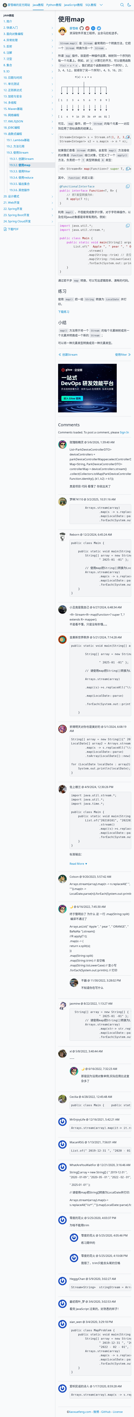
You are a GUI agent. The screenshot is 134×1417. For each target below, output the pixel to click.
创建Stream (69, 355)
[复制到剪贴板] (127, 137)
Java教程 (38, 5)
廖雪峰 (74, 28)
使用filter (121, 355)
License (118, 1412)
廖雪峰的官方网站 (18, 5)
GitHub (106, 1412)
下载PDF (12, 229)
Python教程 (53, 5)
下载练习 (63, 312)
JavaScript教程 (73, 5)
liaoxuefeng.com (80, 1412)
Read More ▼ (79, 864)
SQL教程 (90, 5)
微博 (96, 1412)
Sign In (124, 432)
